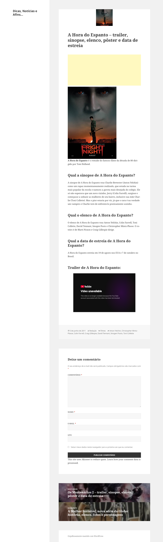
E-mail (72, 423)
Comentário (75, 375)
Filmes (103, 331)
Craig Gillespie (91, 333)
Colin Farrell (79, 333)
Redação (93, 331)
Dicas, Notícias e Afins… (25, 13)
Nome (71, 412)
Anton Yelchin (115, 331)
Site (70, 435)
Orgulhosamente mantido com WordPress (85, 536)
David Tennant (104, 333)
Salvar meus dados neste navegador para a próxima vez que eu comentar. (102, 447)
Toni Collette (128, 333)
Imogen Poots (117, 333)
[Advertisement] (104, 70)
